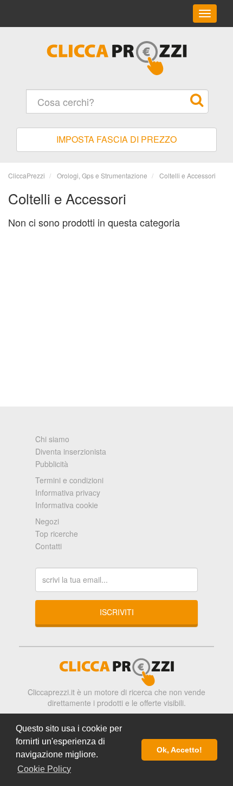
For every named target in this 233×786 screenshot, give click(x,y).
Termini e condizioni (69, 480)
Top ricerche (56, 533)
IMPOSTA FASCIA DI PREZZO (116, 139)
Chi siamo (52, 439)
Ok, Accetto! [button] (179, 749)
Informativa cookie (66, 504)
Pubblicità (51, 463)
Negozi (47, 521)
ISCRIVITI (117, 612)
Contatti (48, 546)
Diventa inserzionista (70, 451)
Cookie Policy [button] (44, 769)
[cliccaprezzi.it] (116, 58)
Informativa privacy (67, 492)
